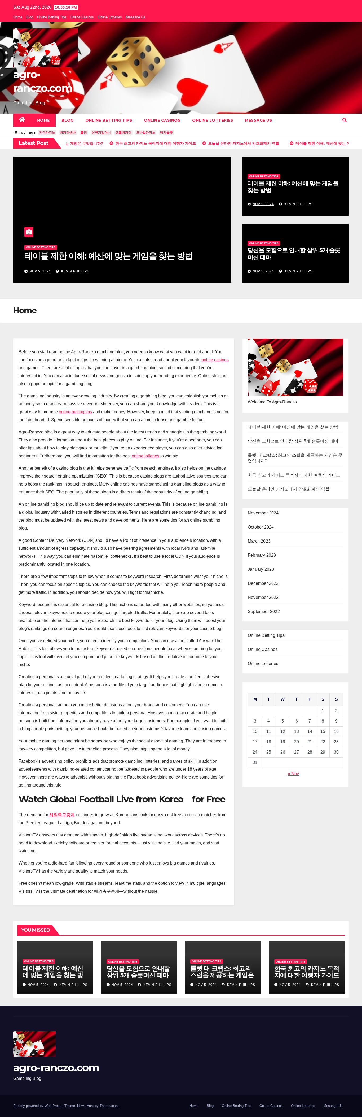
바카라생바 (68, 132)
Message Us (135, 17)
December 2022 (263, 583)
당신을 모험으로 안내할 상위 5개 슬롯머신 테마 (294, 254)
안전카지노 (47, 132)
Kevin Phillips (74, 271)
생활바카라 (123, 132)
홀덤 (84, 132)
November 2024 (263, 513)
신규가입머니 (101, 132)
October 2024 (261, 527)
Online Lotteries (110, 17)
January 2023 (261, 569)
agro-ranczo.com (56, 1067)
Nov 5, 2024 (40, 271)
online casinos (215, 360)
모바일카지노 (145, 132)
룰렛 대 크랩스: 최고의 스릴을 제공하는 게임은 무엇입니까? (222, 974)
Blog (29, 17)
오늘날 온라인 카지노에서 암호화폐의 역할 (288, 489)
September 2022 (264, 611)
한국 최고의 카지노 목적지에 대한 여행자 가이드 (294, 475)
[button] (344, 120)
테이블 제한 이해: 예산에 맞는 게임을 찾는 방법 (108, 256)
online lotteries (145, 456)
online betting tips (75, 412)
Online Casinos (82, 17)
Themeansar (109, 1106)
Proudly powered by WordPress (38, 1106)
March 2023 (259, 541)
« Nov (293, 773)
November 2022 (263, 597)
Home (17, 17)
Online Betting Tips (52, 17)
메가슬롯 (166, 132)
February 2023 (262, 555)
